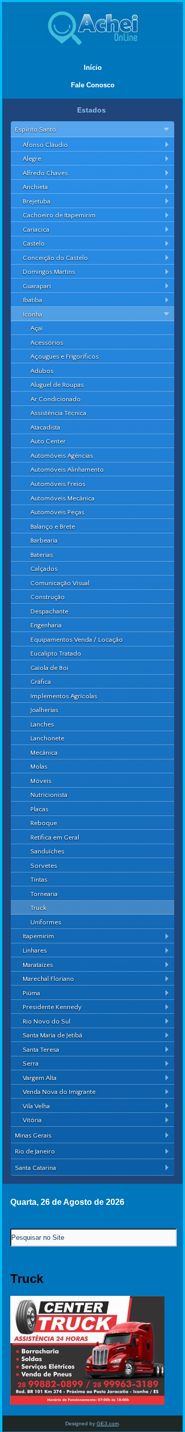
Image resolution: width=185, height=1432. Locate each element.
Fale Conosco (93, 85)
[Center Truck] (87, 1402)
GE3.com (108, 1423)
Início (93, 67)
